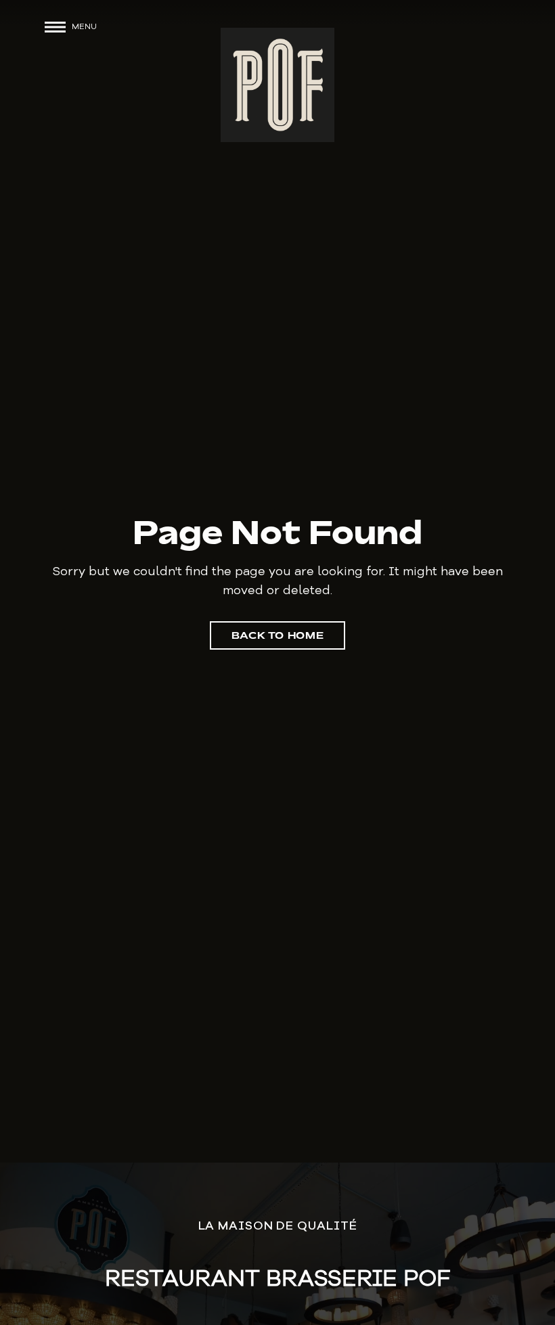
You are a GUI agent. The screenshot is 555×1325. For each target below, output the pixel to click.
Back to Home (277, 635)
